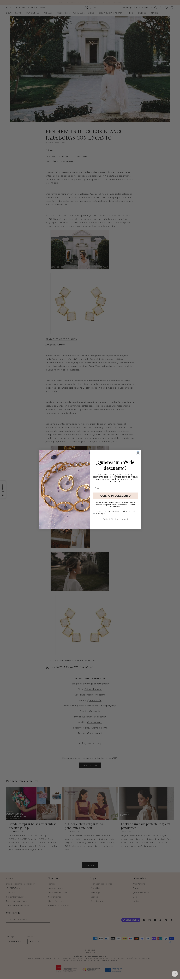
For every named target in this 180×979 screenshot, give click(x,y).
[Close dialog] (138, 453)
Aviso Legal (124, 519)
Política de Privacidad (110, 519)
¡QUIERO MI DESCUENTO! (115, 495)
